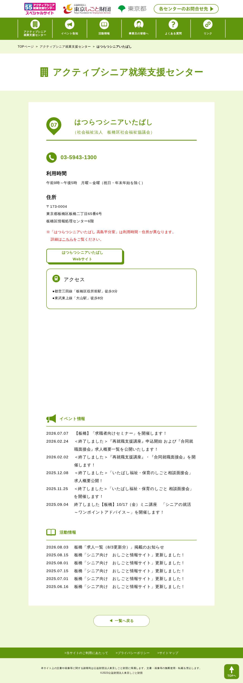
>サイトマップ (167, 653)
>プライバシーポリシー (133, 653)
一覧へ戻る (124, 621)
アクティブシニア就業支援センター (65, 46)
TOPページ (26, 46)
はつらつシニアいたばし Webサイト (82, 255)
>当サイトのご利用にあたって (86, 653)
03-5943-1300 (79, 157)
